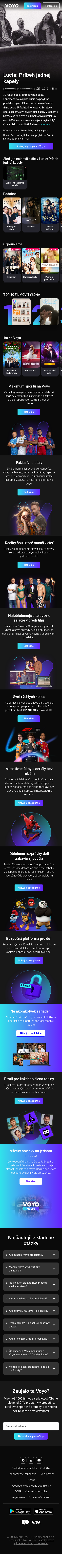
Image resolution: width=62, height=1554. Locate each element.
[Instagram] (31, 1460)
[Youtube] (39, 1460)
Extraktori (11, 277)
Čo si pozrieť (47, 1474)
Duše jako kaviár (11, 227)
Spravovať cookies (39, 1497)
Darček (31, 1479)
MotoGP (22, 710)
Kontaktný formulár (36, 1491)
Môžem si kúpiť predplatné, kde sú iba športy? (27, 1368)
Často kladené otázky (24, 1468)
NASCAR (33, 710)
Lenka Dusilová (11, 138)
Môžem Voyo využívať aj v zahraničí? (23, 1268)
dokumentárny (10, 89)
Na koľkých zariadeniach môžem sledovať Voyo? (26, 1284)
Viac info (45, 124)
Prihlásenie (51, 5)
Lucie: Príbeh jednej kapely (15, 184)
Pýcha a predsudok (49, 278)
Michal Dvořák (46, 135)
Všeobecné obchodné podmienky (31, 1485)
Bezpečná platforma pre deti (29, 938)
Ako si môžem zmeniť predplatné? (27, 1338)
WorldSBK (47, 710)
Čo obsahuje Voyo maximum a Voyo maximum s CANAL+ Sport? (27, 1353)
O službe (45, 1468)
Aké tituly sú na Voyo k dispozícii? (27, 1310)
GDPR (18, 1491)
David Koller (16, 135)
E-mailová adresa (16, 1426)
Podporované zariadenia (22, 1474)
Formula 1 (43, 706)
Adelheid (30, 226)
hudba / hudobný (26, 89)
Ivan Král (24, 138)
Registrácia (32, 5)
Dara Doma (30, 370)
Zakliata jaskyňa (49, 227)
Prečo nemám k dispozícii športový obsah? (28, 1324)
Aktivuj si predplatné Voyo (31, 146)
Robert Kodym (30, 135)
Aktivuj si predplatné (29, 803)
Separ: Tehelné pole (49, 371)
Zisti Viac (29, 412)
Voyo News (18, 1497)
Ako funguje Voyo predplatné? (24, 1254)
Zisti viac (29, 492)
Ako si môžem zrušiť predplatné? (26, 1298)
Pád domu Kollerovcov (11, 371)
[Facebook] (23, 1460)
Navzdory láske (30, 277)
